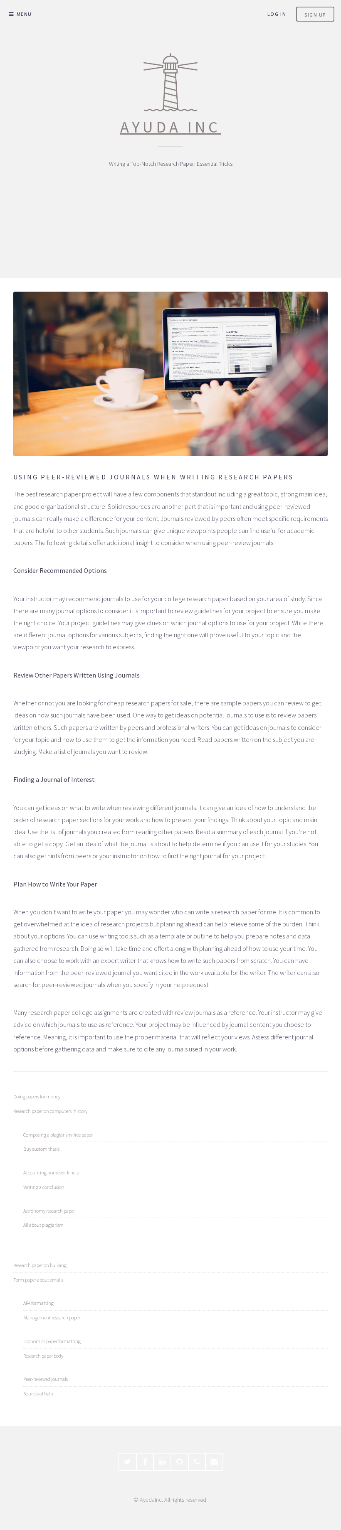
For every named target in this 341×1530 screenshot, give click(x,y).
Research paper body (43, 1356)
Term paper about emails (38, 1280)
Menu (24, 14)
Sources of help (38, 1393)
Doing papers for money (36, 1096)
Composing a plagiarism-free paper (58, 1135)
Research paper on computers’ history (50, 1111)
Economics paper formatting (52, 1341)
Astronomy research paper (49, 1211)
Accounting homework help (51, 1172)
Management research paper (51, 1317)
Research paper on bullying (40, 1265)
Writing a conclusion (43, 1187)
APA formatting (38, 1303)
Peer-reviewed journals (45, 1379)
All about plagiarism (43, 1225)
